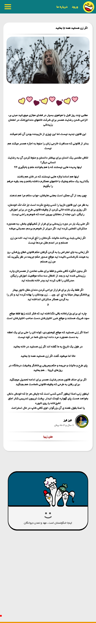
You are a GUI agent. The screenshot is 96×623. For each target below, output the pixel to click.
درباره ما (61, 6)
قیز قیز (67, 420)
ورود (75, 6)
